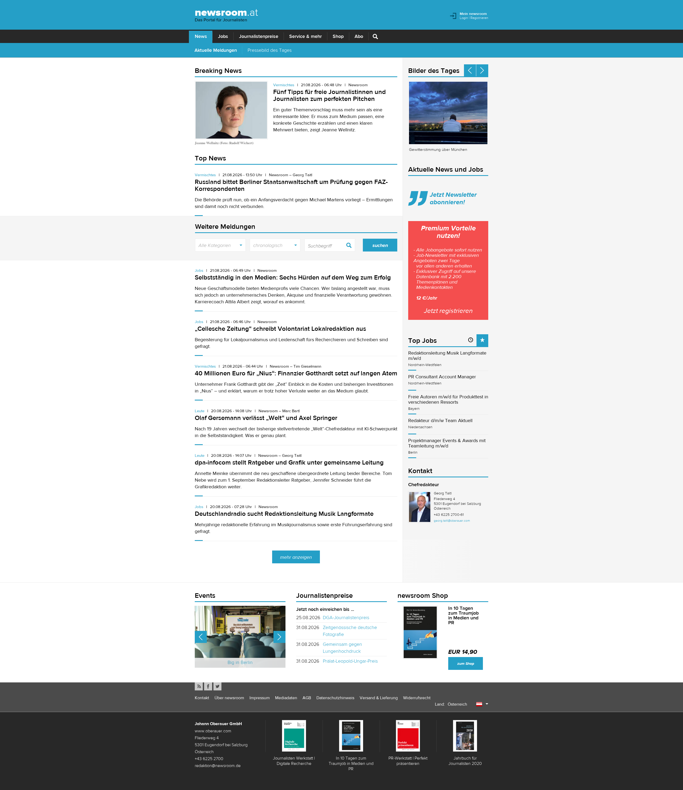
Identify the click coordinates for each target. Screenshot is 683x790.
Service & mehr (305, 36)
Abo (359, 36)
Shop (338, 36)
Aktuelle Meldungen (216, 50)
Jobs (223, 36)
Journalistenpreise (258, 36)
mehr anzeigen (296, 557)
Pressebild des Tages (270, 50)
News (201, 36)
